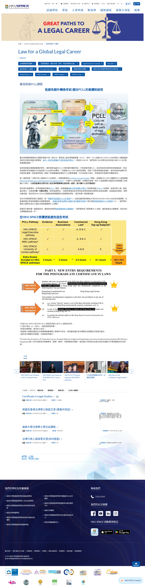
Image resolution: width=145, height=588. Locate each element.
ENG (53, 3)
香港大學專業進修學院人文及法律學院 (20, 501)
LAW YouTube (76, 74)
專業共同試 (52, 199)
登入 (129, 4)
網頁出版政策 (53, 551)
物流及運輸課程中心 (51, 522)
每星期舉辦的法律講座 (64, 209)
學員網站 (97, 3)
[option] (30, 372)
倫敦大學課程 (49, 510)
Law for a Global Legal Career (33, 44)
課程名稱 (40, 390)
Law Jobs (110, 63)
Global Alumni (25, 74)
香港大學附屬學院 (13, 513)
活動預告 (66, 3)
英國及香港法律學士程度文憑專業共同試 (69, 201)
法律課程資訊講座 (26, 63)
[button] (122, 4)
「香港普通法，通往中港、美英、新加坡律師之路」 (58, 63)
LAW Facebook (42, 74)
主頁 (19, 44)
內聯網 (44, 551)
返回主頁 (23, 58)
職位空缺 (7, 551)
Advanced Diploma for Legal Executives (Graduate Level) (41, 181)
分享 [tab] (25, 356)
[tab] (74, 396)
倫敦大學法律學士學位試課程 (39, 426)
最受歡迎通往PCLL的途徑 (103, 201)
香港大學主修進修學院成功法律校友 (106, 69)
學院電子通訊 (33, 457)
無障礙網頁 (78, 551)
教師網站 (37, 551)
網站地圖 (69, 551)
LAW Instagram (59, 74)
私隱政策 (62, 551)
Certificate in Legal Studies (79, 178)
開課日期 (61, 390)
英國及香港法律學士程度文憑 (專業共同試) (46, 409)
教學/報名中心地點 (18, 551)
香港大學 (47, 3)
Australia (63, 69)
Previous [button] (17, 371)
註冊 (137, 3)
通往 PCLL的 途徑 (64, 199)
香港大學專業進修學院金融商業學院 (19, 496)
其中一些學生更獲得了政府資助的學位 (58, 160)
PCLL (52, 188)
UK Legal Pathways (46, 69)
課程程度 (50, 390)
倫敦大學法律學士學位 (77, 188)
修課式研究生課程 (80, 69)
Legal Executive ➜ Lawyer (91, 63)
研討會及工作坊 (75, 3)
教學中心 (87, 3)
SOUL (103, 3)
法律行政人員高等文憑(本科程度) (41, 438)
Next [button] (131, 371)
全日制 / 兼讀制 (73, 390)
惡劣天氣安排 (111, 3)
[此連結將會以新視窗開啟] (106, 532)
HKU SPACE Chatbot (133, 580)
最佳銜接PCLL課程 (26, 69)
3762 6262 (100, 497)
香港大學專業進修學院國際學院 (18, 524)
